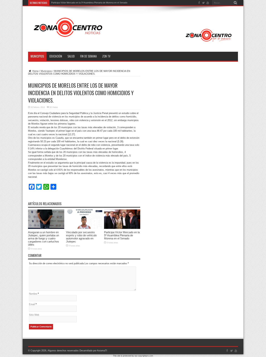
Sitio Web (34, 314)
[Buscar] (235, 2)
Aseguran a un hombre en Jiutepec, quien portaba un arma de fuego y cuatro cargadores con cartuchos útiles (43, 238)
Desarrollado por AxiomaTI (93, 350)
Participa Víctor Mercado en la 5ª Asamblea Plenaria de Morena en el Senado (89, 2)
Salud (71, 56)
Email (32, 304)
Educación (55, 56)
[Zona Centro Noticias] (133, 42)
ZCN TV (106, 56)
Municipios (37, 56)
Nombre (33, 293)
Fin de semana (88, 56)
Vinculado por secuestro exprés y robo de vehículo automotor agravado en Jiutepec (81, 237)
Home (35, 71)
